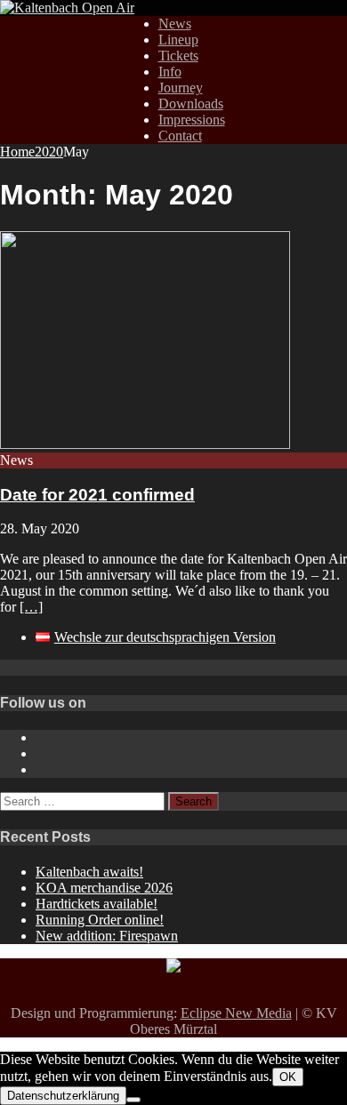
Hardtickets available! (96, 903)
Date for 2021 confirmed (97, 494)
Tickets (178, 55)
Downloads (190, 103)
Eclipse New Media (236, 1013)
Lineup (178, 39)
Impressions (191, 119)
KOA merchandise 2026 (104, 887)
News (174, 23)
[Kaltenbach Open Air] (67, 7)
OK (287, 1077)
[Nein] (133, 1099)
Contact (180, 135)
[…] (31, 606)
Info (170, 71)
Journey (180, 87)
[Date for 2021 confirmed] (145, 444)
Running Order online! (100, 919)
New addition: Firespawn (107, 935)
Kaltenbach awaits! (89, 871)
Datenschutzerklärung (63, 1095)
